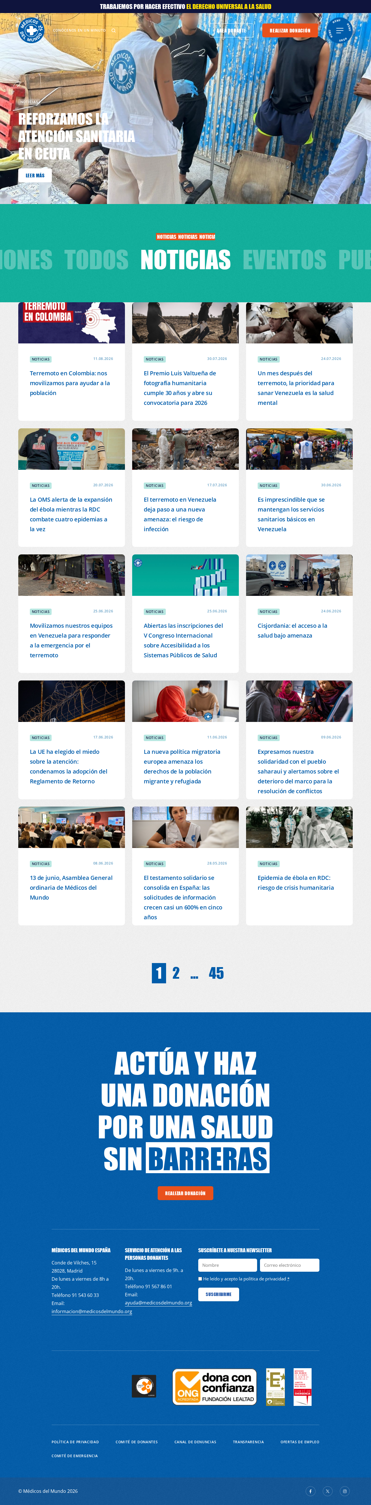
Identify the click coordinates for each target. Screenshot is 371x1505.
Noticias (185, 259)
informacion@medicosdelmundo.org (92, 1311)
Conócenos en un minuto (79, 30)
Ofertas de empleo (300, 1442)
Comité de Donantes (137, 1442)
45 (216, 973)
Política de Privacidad (75, 1442)
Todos (96, 259)
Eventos (285, 259)
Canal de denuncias (195, 1442)
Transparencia (248, 1442)
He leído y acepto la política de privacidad (244, 1279)
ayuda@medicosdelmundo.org (158, 1303)
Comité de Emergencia (75, 1455)
